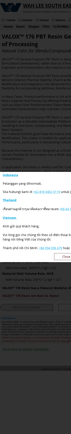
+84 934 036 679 (50, 248)
